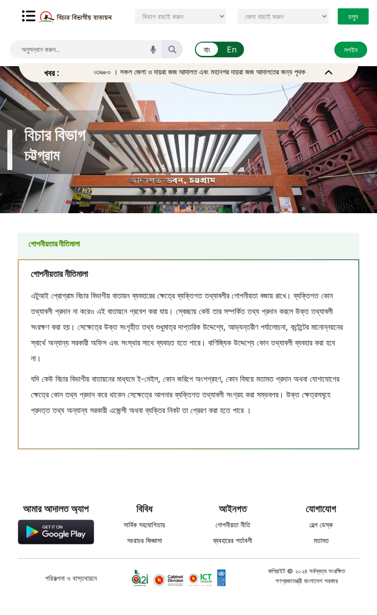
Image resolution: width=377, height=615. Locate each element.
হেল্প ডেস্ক (321, 524)
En (232, 49)
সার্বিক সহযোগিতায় (144, 524)
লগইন (350, 50)
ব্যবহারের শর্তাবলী (232, 540)
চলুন (353, 16)
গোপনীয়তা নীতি (232, 524)
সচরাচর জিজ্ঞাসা (144, 540)
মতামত (321, 540)
